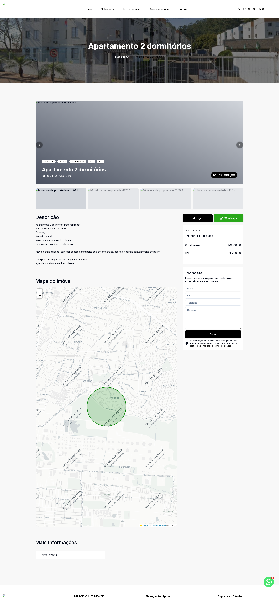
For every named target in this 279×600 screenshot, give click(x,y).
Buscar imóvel (131, 9)
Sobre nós (107, 9)
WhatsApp (230, 218)
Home (88, 9)
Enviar (213, 334)
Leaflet (145, 525)
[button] (39, 145)
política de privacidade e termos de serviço (210, 346)
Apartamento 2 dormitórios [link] (150, 56)
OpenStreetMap (159, 525)
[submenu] (273, 9)
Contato (183, 9)
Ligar (199, 218)
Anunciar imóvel (159, 9)
